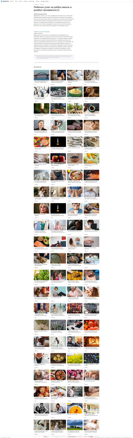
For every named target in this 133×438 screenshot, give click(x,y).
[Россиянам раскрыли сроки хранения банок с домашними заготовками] (75, 311)
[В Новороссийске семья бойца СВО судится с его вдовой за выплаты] (91, 211)
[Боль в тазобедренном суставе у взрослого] (58, 177)
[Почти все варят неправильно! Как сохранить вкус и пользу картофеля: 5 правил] (75, 94)
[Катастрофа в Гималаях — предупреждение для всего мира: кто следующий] (58, 94)
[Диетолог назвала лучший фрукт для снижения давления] (41, 277)
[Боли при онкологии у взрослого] (91, 227)
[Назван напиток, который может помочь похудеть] (41, 194)
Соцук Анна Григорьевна (44, 31)
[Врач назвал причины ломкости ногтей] (41, 327)
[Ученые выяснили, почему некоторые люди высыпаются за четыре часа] (58, 344)
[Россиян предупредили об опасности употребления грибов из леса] (75, 261)
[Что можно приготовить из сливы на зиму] (91, 361)
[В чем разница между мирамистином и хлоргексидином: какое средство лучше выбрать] (75, 244)
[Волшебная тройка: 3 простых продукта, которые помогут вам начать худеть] (75, 177)
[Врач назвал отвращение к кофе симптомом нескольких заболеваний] (75, 211)
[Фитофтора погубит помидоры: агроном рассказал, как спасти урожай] (91, 327)
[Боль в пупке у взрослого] (75, 394)
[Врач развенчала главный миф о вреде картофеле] (41, 261)
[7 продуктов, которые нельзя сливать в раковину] (91, 144)
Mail (1, 437)
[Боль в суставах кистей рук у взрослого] (91, 244)
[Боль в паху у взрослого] (58, 294)
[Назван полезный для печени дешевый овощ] (41, 144)
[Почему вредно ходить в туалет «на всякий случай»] (58, 194)
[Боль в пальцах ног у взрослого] (75, 194)
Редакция (91, 437)
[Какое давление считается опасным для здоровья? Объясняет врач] (41, 94)
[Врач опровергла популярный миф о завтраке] (58, 394)
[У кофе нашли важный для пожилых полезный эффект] (91, 111)
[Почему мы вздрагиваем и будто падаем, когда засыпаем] (41, 427)
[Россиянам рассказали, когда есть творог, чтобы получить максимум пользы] (41, 177)
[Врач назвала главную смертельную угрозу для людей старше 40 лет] (41, 244)
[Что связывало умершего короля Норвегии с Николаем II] (75, 344)
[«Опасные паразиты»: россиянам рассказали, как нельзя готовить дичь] (75, 127)
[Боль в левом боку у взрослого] (91, 261)
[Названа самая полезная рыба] (75, 144)
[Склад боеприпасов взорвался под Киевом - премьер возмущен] (91, 344)
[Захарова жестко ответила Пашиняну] (41, 211)
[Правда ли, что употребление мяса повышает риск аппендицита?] (58, 377)
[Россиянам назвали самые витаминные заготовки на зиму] (58, 361)
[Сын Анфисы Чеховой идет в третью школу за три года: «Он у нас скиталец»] (58, 227)
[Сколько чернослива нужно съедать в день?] (75, 161)
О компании (5, 437)
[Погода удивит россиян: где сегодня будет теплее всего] (75, 427)
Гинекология (42, 4)
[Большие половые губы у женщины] (75, 78)
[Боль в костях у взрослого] (91, 377)
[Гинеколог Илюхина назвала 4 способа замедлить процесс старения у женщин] (58, 427)
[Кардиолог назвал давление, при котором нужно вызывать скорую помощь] (58, 127)
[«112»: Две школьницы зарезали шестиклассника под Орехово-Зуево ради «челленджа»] (58, 144)
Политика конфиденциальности (126, 437)
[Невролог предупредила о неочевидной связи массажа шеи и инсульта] (91, 394)
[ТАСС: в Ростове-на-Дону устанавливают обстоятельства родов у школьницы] (91, 78)
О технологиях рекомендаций (116, 437)
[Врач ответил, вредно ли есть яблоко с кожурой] (58, 161)
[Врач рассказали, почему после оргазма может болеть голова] (91, 127)
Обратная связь (108, 437)
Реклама (9, 437)
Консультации (36, 4)
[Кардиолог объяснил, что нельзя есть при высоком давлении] (91, 94)
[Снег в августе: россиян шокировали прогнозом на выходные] (58, 327)
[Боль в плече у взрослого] (58, 411)
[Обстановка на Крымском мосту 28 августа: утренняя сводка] (41, 78)
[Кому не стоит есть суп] (75, 411)
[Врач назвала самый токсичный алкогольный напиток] (41, 111)
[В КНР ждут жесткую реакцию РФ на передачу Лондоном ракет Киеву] (91, 311)
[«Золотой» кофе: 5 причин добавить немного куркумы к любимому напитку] (75, 277)
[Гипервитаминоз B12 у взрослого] (75, 227)
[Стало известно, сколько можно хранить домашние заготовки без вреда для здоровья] (41, 294)
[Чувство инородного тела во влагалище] (41, 161)
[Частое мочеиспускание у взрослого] (41, 361)
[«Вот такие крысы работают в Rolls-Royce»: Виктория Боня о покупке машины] (41, 127)
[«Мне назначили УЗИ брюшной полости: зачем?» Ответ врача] (91, 427)
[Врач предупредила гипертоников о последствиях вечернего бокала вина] (41, 377)
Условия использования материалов (99, 437)
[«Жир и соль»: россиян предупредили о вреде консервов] (58, 261)
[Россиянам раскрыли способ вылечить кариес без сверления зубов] (91, 277)
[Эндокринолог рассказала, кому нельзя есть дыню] (91, 161)
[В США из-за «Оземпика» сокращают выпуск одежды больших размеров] (41, 227)
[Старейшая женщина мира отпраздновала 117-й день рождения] (75, 294)
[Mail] (1, 1)
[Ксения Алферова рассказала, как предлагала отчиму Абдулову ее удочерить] (41, 411)
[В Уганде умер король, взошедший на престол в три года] (41, 311)
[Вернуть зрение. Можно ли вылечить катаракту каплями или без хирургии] (91, 294)
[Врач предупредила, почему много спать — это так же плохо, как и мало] (91, 194)
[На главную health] (5, 1)
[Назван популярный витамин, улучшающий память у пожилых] (75, 111)
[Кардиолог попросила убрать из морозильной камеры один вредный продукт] (58, 78)
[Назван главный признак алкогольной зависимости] (41, 344)
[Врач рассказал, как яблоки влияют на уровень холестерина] (58, 111)
